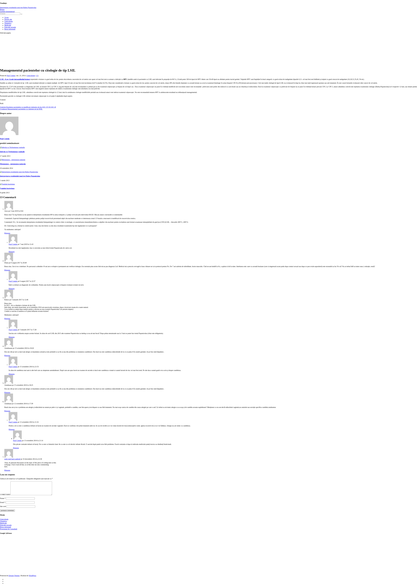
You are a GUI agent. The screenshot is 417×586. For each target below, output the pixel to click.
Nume (3, 498)
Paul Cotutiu (11, 76)
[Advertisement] (208, 51)
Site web (3, 506)
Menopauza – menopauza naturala (13, 164)
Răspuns (7, 233)
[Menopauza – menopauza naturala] (12, 160)
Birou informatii (9, 29)
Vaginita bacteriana (7, 188)
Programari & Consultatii (8, 529)
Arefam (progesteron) (7, 11)
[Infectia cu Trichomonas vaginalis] (12, 147)
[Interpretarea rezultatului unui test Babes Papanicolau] (19, 172)
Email (2, 502)
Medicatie (7, 25)
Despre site (8, 19)
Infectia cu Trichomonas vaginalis (12, 152)
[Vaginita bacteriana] (7, 184)
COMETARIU (5, 494)
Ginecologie (8, 21)
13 (37, 76)
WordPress (32, 576)
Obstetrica (7, 23)
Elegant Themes (14, 576)
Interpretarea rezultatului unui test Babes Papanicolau (18, 7)
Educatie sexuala (10, 27)
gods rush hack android (12, 459)
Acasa (6, 17)
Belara (2, 9)
